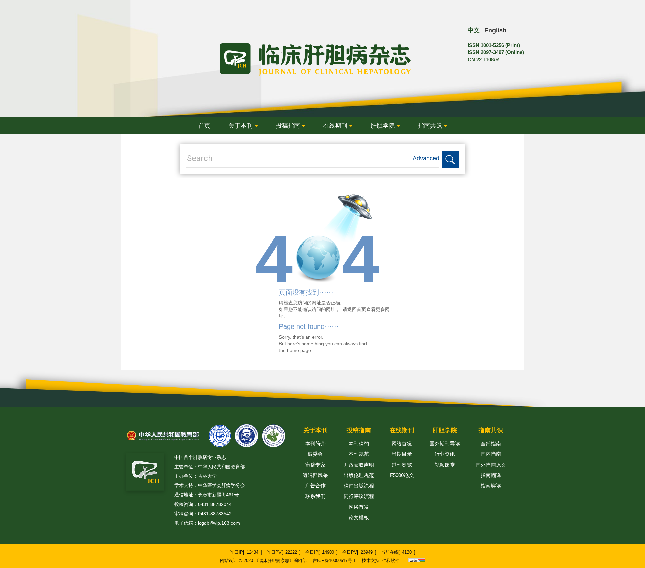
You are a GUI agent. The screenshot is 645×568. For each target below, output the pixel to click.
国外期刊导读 (445, 443)
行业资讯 (445, 454)
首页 (204, 125)
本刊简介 (315, 443)
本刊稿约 (359, 443)
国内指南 (491, 454)
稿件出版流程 (359, 485)
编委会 (315, 454)
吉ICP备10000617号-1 (334, 560)
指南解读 (491, 485)
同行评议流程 (359, 496)
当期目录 (402, 454)
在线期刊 (335, 125)
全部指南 (491, 443)
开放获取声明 (359, 465)
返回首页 (356, 309)
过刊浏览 (402, 465)
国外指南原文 (491, 465)
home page (299, 350)
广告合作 (315, 485)
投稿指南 (288, 125)
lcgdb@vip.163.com (219, 523)
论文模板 (359, 517)
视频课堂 (445, 465)
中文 (474, 30)
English (495, 30)
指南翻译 (491, 475)
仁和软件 (390, 560)
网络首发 (359, 507)
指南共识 (430, 125)
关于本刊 (240, 125)
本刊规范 (359, 454)
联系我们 (315, 496)
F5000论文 (402, 475)
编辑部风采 (315, 475)
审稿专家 (315, 465)
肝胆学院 (383, 125)
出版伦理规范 (359, 475)
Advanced (426, 158)
